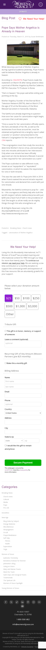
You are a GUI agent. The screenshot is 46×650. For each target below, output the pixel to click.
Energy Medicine (9, 524)
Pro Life (6, 508)
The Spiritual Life (9, 580)
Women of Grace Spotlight (13, 583)
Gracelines (5, 513)
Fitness (7, 541)
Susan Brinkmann (37, 37)
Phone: (7, 400)
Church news (27, 228)
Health (7, 544)
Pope (5, 505)
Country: (8, 409)
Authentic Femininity (10, 558)
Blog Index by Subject (11, 521)
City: (6, 428)
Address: (8, 418)
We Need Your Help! (33, 18)
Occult (5, 532)
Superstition (7, 546)
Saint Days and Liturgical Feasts (14, 575)
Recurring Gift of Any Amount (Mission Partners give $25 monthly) (23, 355)
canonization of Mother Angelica (20, 233)
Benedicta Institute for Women (14, 561)
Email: (7, 391)
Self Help (6, 538)
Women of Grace (8, 554)
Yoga (5, 549)
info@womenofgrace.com (23, 624)
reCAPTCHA (8, 470)
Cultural (6, 499)
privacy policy (23, 470)
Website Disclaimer (27, 647)
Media (5, 502)
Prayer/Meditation (9, 535)
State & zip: (9, 437)
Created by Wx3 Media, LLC (11, 647)
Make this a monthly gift (17, 363)
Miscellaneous (8, 527)
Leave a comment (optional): (16, 339)
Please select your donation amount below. (22, 287)
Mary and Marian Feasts (12, 569)
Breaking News (15, 228)
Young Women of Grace (10, 588)
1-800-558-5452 (23, 619)
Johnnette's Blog (9, 563)
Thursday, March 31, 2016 (19, 37)
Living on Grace (9, 566)
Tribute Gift (10, 324)
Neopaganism (8, 530)
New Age (5, 517)
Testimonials (8, 578)
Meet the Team (9, 572)
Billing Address (12, 370)
